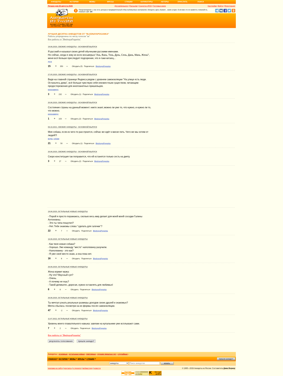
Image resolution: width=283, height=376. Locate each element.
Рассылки (133, 6)
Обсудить (76, 231)
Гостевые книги (159, 6)
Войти (220, 6)
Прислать (182, 2)
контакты (68, 368)
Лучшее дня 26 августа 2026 (60, 6)
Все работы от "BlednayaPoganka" (64, 39)
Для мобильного (121, 6)
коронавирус (53, 90)
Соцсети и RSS (145, 6)
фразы (81, 359)
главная (52, 359)
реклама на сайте (55, 368)
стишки (90, 359)
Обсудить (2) (76, 119)
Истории (74, 2)
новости (97, 368)
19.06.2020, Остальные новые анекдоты (68, 212)
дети (50, 62)
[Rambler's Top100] (127, 373)
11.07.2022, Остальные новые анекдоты (68, 319)
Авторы (165, 2)
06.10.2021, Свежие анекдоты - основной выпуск (72, 127)
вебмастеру (88, 368)
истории (63, 359)
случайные (123, 354)
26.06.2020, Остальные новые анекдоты (68, 267)
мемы (73, 359)
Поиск (201, 2)
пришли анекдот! (226, 359)
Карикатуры (147, 2)
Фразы (110, 2)
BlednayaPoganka (103, 66)
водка (50, 139)
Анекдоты (56, 2)
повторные (91, 354)
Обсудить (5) (77, 66)
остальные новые (77, 354)
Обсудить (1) (76, 94)
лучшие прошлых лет (106, 354)
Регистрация (229, 6)
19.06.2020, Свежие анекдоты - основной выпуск (72, 47)
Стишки (129, 2)
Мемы (92, 2)
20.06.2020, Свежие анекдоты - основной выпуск (72, 103)
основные (63, 354)
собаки (56, 139)
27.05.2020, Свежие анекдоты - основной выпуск (72, 75)
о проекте (77, 368)
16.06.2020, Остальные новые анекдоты (68, 239)
